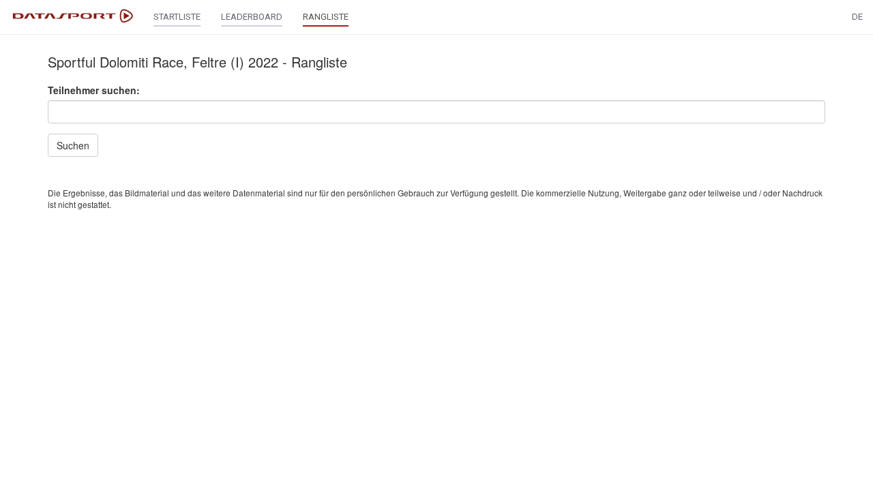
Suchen (73, 145)
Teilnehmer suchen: (94, 90)
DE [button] (857, 17)
